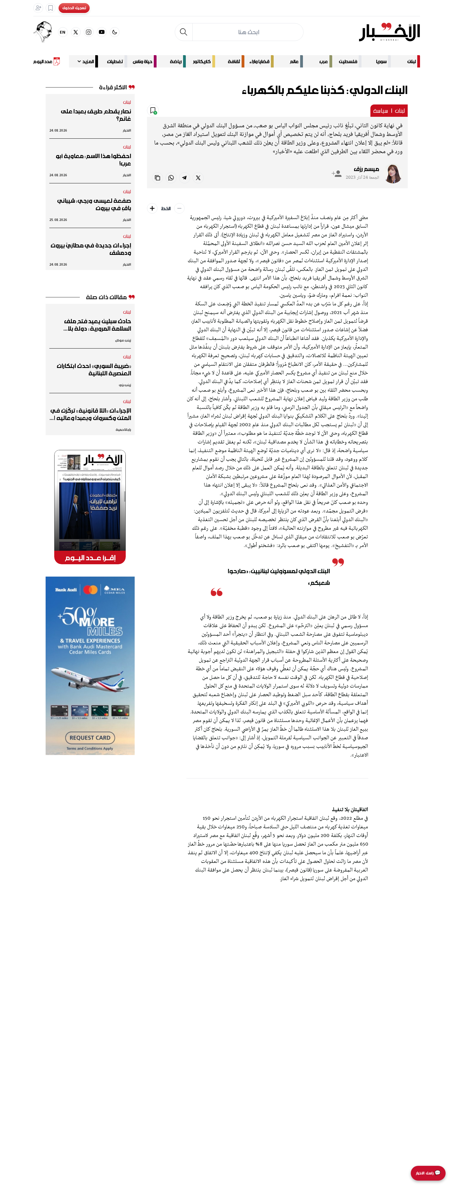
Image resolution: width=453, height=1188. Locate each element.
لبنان (411, 61)
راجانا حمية (123, 429)
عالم (294, 61)
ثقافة (234, 61)
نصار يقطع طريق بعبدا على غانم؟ (96, 115)
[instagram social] (89, 32)
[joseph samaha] (45, 32)
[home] (389, 32)
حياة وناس (142, 61)
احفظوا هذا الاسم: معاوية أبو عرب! (93, 159)
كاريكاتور (202, 61)
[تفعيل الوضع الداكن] (115, 32)
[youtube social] (102, 32)
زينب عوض (123, 340)
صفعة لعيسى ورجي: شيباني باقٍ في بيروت (94, 204)
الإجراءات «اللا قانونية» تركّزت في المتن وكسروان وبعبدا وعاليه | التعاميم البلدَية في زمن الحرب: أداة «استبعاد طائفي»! (91, 414)
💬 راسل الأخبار (428, 1173)
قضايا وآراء (259, 61)
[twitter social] (76, 32)
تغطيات (115, 61)
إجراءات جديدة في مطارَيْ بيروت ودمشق (91, 249)
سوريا (381, 61)
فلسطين (348, 61)
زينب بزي (125, 384)
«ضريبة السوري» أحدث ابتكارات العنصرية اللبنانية (94, 369)
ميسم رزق (366, 169)
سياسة (380, 111)
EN (63, 32)
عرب (323, 61)
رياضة (176, 61)
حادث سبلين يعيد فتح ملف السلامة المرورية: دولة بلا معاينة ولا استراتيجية (97, 324)
